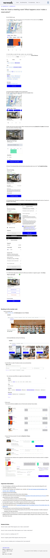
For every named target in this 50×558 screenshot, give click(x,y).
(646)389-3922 (5, 547)
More (37, 2)
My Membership (23, 2)
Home (17, 2)
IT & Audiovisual (31, 2)
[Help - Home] (8, 2)
